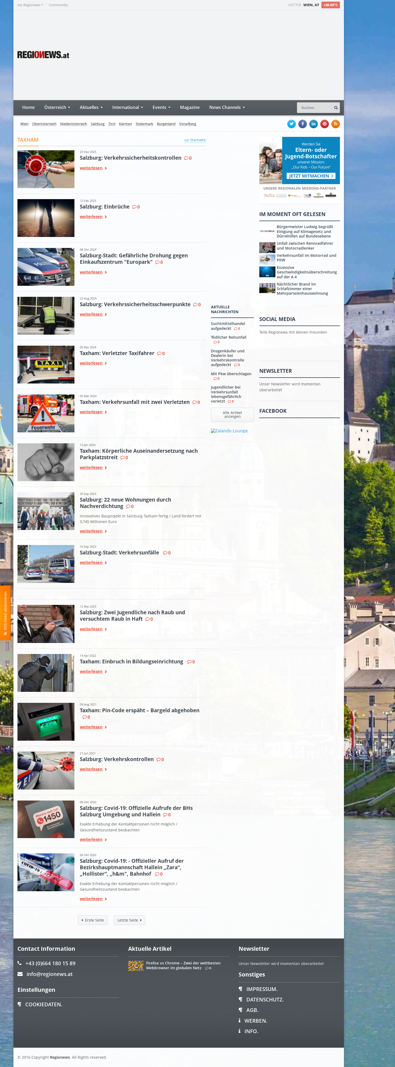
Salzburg (98, 124)
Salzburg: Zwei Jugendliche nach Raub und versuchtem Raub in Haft (132, 615)
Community (58, 5)
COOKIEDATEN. (43, 1004)
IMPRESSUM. (262, 989)
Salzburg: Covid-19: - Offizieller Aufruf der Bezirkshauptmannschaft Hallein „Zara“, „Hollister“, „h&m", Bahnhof (132, 867)
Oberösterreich (44, 124)
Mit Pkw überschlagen (231, 373)
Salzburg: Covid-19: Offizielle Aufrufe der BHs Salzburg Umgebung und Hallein (136, 811)
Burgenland (166, 124)
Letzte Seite (127, 920)
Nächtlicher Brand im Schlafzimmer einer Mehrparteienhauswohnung (302, 289)
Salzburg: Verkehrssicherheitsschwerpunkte (135, 304)
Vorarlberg (187, 124)
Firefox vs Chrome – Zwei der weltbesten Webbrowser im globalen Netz (183, 965)
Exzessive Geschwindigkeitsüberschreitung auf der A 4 (307, 272)
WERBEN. (256, 1020)
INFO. (251, 1031)
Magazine (190, 107)
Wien (24, 124)
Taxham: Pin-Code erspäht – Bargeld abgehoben (139, 710)
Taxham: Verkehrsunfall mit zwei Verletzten (135, 402)
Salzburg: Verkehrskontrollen (117, 759)
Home (28, 107)
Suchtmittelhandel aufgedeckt (228, 326)
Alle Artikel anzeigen (232, 414)
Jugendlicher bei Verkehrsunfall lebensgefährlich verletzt (226, 394)
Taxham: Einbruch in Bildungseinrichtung (132, 661)
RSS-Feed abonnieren (5, 611)
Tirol (111, 124)
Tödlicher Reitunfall (228, 337)
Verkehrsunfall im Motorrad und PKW (306, 257)
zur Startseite (195, 139)
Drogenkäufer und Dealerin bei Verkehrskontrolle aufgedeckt (228, 357)
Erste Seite (94, 920)
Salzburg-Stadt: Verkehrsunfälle (120, 552)
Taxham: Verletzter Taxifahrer (117, 353)
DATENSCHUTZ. (265, 999)
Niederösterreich (73, 124)
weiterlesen (91, 168)
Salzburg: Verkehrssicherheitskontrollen (130, 157)
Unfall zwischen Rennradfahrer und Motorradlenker (305, 245)
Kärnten (125, 124)
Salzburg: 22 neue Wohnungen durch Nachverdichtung (125, 502)
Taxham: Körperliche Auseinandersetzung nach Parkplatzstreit (139, 454)
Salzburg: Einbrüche (105, 206)
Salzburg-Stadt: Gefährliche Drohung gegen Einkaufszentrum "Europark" (134, 258)
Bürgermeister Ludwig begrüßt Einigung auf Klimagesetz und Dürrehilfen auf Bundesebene (305, 231)
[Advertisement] (239, 54)
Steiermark (144, 124)
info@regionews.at (50, 974)
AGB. (252, 1010)
